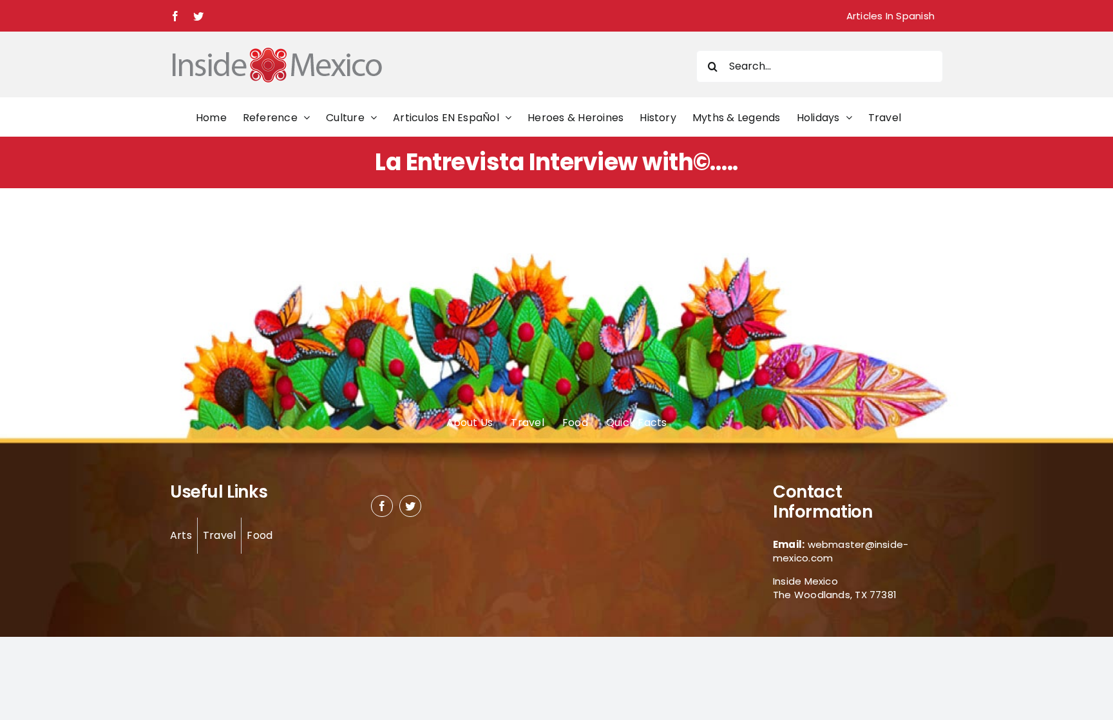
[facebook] (382, 506)
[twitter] (410, 506)
